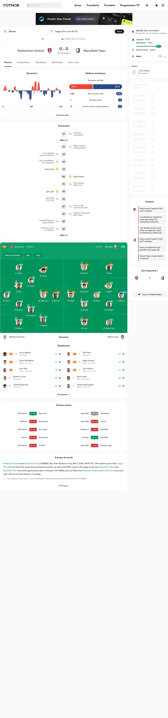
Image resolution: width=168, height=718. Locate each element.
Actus (78, 5)
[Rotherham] (137, 279)
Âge (28, 255)
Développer (64, 485)
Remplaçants (62, 394)
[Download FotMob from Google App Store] (163, 5)
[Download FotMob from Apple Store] (156, 5)
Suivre (119, 31)
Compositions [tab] (23, 62)
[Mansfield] (162, 279)
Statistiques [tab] (57, 62)
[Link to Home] (11, 5)
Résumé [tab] (8, 62)
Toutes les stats (62, 115)
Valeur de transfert (12, 255)
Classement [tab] (40, 62)
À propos (109, 5)
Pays (38, 255)
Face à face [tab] (73, 62)
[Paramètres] (147, 5)
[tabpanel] (84, 259)
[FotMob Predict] (84, 19)
